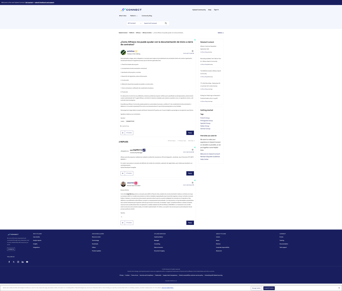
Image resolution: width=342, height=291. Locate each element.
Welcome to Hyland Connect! (210, 154)
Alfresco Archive (147, 33)
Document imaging (159, 251)
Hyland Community (199, 10)
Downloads (95, 244)
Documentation (284, 244)
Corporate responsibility (222, 247)
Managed (156, 240)
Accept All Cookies (269, 288)
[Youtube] (27, 262)
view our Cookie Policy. (168, 288)
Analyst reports (37, 240)
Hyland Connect (123, 33)
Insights (35, 244)
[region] (171, 288)
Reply (190, 133)
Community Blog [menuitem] (147, 16)
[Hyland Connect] (131, 9)
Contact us (11, 249)
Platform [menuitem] (133, 16)
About (217, 240)
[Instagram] (18, 262)
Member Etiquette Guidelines (210, 157)
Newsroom (219, 251)
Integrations (36, 247)
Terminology (95, 240)
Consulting (157, 244)
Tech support (283, 247)
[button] (123, 133)
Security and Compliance (146, 275)
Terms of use (134, 275)
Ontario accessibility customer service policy (191, 275)
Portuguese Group (206, 121)
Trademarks (158, 275)
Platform (131, 33)
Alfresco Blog (204, 52)
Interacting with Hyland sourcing (213, 275)
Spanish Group (125, 126)
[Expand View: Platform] (137, 15)
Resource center (96, 237)
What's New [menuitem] (122, 16)
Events (281, 237)
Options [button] (220, 33)
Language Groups (130, 121)
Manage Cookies (256, 288)
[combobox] (155, 23)
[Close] (339, 288)
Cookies (127, 275)
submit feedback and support (44, 2)
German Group (205, 129)
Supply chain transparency (170, 275)
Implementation (158, 237)
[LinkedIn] (23, 262)
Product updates (96, 251)
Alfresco (138, 33)
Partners (218, 244)
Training (282, 240)
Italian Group (204, 126)
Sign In (216, 10)
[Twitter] (14, 262)
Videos (94, 247)
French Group (205, 118)
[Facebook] (9, 262)
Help (209, 10)
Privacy (122, 275)
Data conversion (158, 247)
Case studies (36, 237)
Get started (29, 2)
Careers (218, 237)
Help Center (204, 159)
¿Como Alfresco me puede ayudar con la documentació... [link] (168, 33)
